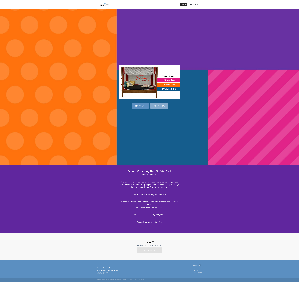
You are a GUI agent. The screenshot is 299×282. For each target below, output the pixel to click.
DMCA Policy (141, 279)
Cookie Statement (133, 279)
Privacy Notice (118, 279)
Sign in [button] (195, 4)
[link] (112, 4)
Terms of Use (125, 279)
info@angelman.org (197, 270)
